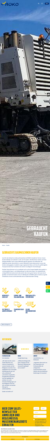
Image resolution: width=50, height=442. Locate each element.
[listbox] (6, 324)
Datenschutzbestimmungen (44, 428)
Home (3, 245)
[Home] (10, 3)
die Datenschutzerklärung (40, 420)
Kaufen (8, 245)
